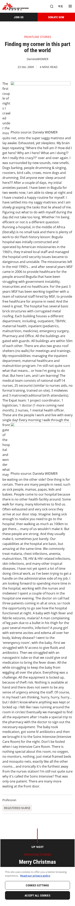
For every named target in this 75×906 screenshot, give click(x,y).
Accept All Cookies (37, 895)
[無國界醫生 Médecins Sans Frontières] (15, 6)
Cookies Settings (37, 885)
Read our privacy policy (35, 875)
